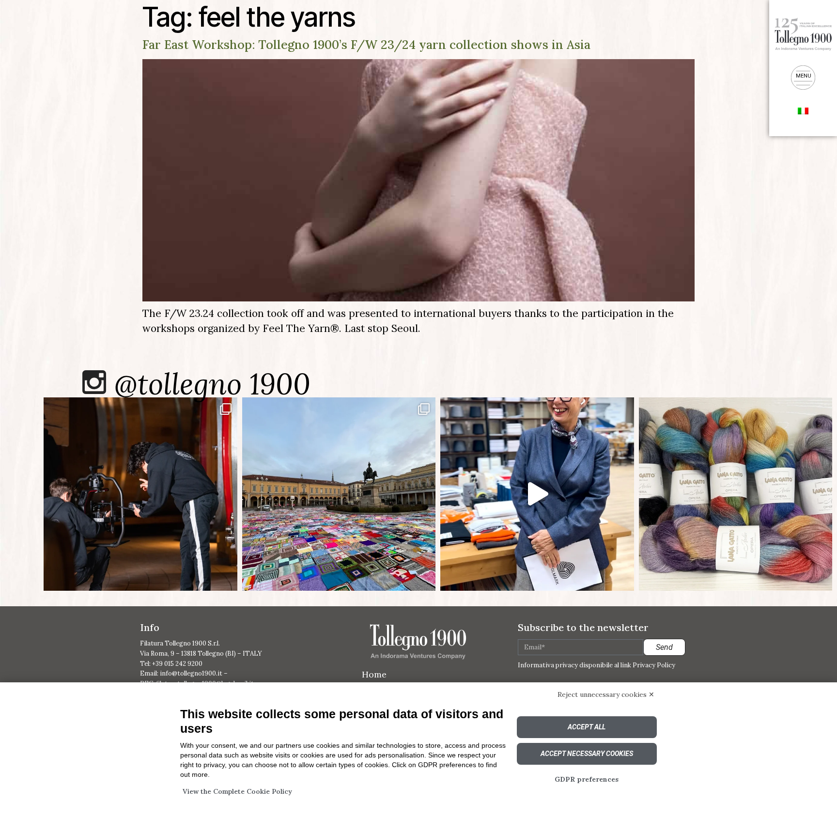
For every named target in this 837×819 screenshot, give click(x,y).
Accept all (586, 727)
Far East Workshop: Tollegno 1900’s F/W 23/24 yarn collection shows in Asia (366, 44)
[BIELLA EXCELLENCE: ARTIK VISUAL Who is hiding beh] (140, 494)
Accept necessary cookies (587, 753)
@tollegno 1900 (212, 383)
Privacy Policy (654, 665)
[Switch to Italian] (803, 110)
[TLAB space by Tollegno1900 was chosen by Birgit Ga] (537, 494)
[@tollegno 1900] (94, 382)
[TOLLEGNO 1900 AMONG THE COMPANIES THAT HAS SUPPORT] (339, 494)
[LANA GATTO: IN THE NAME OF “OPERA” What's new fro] (736, 494)
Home (374, 674)
